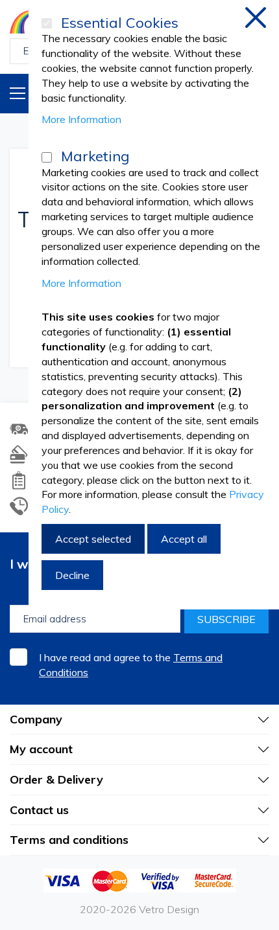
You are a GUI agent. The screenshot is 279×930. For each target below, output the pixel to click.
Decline (72, 575)
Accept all (184, 538)
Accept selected (93, 538)
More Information (81, 119)
